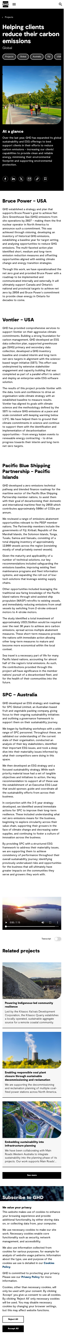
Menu (14, 4)
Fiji (49, 57)
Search (60, 4)
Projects (9, 17)
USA (59, 57)
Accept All (13, 1329)
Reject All (13, 1319)
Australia (37, 57)
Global (23, 57)
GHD (5, 4)
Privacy (30, 1277)
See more (32, 1175)
